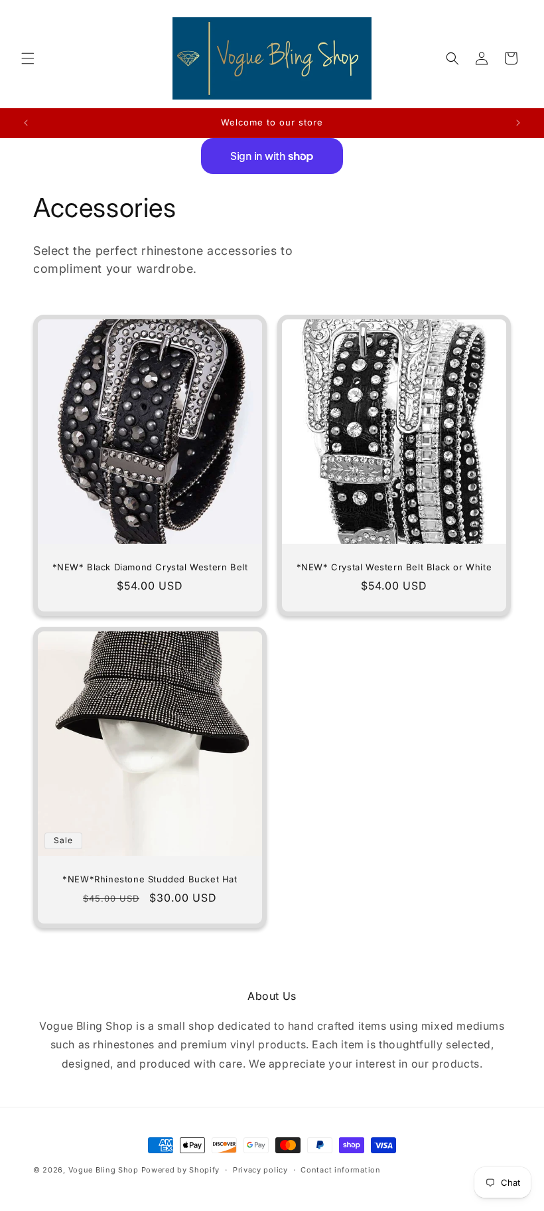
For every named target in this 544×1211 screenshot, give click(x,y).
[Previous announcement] (25, 122)
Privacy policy (260, 1169)
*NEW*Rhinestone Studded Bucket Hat (149, 879)
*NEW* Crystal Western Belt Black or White (394, 567)
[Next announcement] (518, 122)
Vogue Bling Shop (103, 1169)
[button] (27, 58)
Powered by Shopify (180, 1169)
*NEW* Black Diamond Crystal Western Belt (150, 567)
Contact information (340, 1169)
